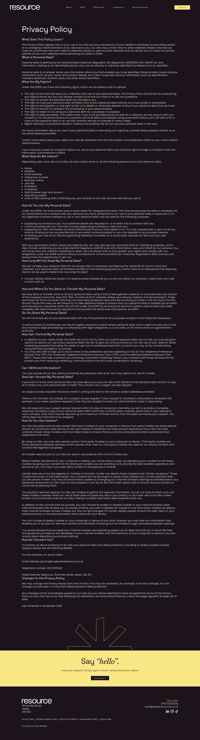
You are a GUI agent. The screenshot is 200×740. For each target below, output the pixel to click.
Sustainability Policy (89, 719)
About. (69, 7)
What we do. (99, 7)
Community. (118, 7)
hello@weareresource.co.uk (161, 706)
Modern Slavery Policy (47, 719)
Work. (82, 7)
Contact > (182, 7)
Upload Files (105, 719)
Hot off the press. (140, 7)
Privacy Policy (28, 719)
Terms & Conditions (68, 719)
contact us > (100, 678)
